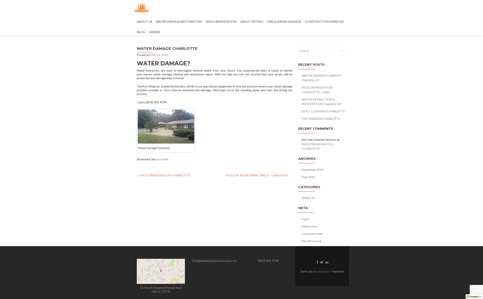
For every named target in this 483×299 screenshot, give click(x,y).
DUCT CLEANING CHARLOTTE (323, 111)
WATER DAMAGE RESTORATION (179, 21)
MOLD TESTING (252, 21)
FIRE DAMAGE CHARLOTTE (321, 118)
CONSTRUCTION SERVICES (324, 21)
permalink (162, 159)
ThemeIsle (337, 271)
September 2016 (312, 169)
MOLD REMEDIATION (221, 21)
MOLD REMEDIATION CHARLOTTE (163, 175)
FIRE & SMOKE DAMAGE (284, 21)
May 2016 (308, 177)
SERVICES (308, 198)
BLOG (141, 32)
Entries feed (309, 226)
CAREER (154, 32)
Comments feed (312, 233)
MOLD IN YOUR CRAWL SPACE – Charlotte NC (259, 175)
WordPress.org (311, 241)
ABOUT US (144, 21)
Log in (305, 219)
